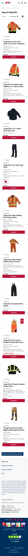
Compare (7, 36)
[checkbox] (3, 36)
